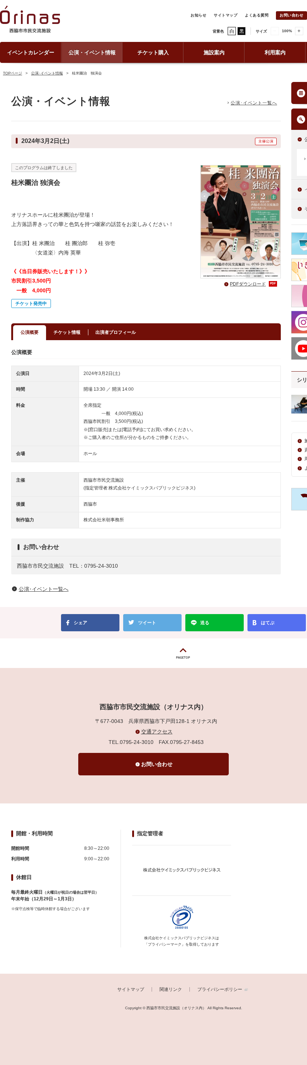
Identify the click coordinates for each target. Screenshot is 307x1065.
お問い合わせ (291, 15)
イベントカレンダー (30, 52)
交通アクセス (157, 732)
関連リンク (170, 989)
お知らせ (198, 15)
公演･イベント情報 (47, 73)
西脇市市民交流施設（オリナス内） (30, 23)
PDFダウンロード (253, 284)
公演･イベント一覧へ (254, 103)
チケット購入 (153, 52)
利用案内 (275, 52)
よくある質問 (256, 15)
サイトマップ (225, 15)
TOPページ (12, 73)
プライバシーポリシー (219, 989)
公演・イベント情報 (92, 52)
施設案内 (214, 52)
